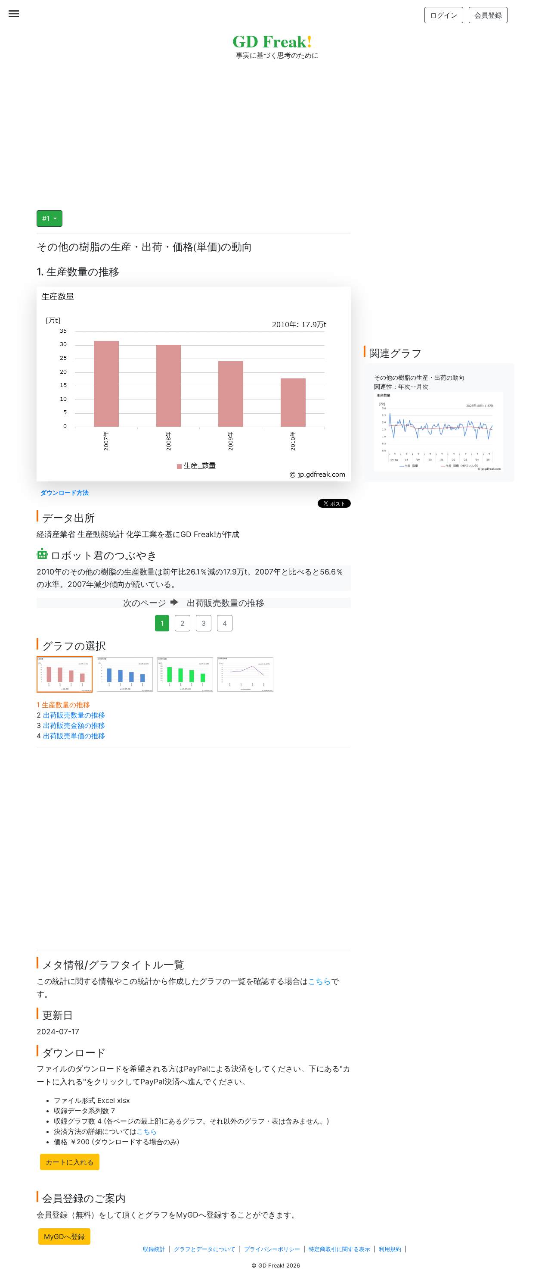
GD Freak (272, 40)
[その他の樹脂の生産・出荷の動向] (438, 431)
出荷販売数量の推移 (74, 715)
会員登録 (488, 15)
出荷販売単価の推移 (74, 735)
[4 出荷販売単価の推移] (245, 673)
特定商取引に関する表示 (339, 1249)
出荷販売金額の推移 (74, 725)
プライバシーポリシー (272, 1249)
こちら (319, 981)
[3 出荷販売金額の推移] (185, 673)
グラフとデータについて (204, 1249)
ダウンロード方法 (64, 492)
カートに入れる (70, 1162)
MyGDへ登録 (64, 1236)
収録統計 (154, 1249)
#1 (47, 218)
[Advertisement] (275, 129)
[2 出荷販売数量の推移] (125, 673)
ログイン (444, 15)
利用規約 (390, 1249)
